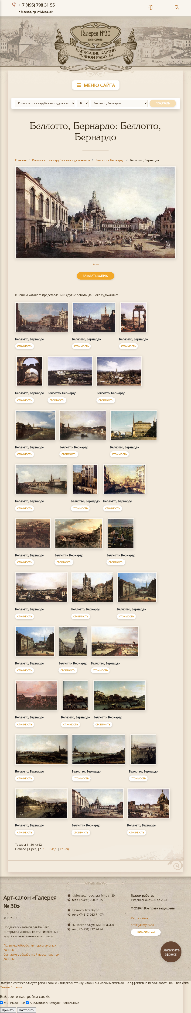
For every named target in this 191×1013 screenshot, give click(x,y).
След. (53, 849)
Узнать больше (11, 987)
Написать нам (146, 932)
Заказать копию (95, 276)
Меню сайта (99, 85)
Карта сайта (139, 918)
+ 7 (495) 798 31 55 (37, 5)
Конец (64, 849)
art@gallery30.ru (142, 925)
